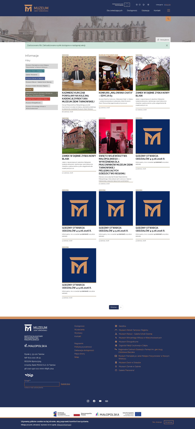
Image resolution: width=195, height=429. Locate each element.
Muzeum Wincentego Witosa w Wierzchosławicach (140, 338)
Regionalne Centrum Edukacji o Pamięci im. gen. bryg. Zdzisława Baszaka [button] (39, 94)
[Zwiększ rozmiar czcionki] (136, 5)
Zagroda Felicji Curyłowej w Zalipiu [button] (37, 99)
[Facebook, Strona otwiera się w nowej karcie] (94, 401)
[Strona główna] (37, 8)
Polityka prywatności (83, 347)
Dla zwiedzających (114, 10)
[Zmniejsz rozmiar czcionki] (139, 5)
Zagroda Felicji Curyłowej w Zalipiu (133, 345)
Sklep (76, 357)
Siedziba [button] (28, 89)
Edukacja (145, 10)
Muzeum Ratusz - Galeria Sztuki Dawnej (135, 334)
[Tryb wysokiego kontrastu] (143, 5)
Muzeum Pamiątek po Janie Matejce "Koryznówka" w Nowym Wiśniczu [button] (37, 66)
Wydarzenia (79, 330)
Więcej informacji (64, 425)
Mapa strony (79, 354)
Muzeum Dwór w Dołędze (130, 362)
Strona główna (164, 40)
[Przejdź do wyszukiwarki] (168, 18)
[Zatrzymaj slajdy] (148, 5)
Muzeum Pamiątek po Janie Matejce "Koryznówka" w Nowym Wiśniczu (143, 357)
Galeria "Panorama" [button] (31, 74)
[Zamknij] (167, 45)
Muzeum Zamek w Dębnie (130, 366)
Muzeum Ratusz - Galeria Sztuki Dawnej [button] (38, 82)
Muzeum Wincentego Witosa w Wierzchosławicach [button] (36, 107)
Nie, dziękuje (157, 422)
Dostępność (132, 10)
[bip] (29, 375)
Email (26, 381)
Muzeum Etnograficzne (128, 342)
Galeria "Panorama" (127, 370)
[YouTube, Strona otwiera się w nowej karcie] (100, 401)
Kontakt (157, 10)
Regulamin (78, 343)
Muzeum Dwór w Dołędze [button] (34, 71)
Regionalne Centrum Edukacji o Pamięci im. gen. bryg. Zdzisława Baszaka (140, 350)
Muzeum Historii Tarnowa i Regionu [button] (37, 86)
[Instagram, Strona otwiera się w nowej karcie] (88, 401)
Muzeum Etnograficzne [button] (33, 103)
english (167, 5)
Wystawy (78, 333)
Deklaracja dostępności (84, 350)
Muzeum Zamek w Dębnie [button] (34, 78)
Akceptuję (168, 422)
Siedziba (122, 326)
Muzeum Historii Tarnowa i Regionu (133, 330)
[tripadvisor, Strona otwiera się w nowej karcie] (106, 401)
